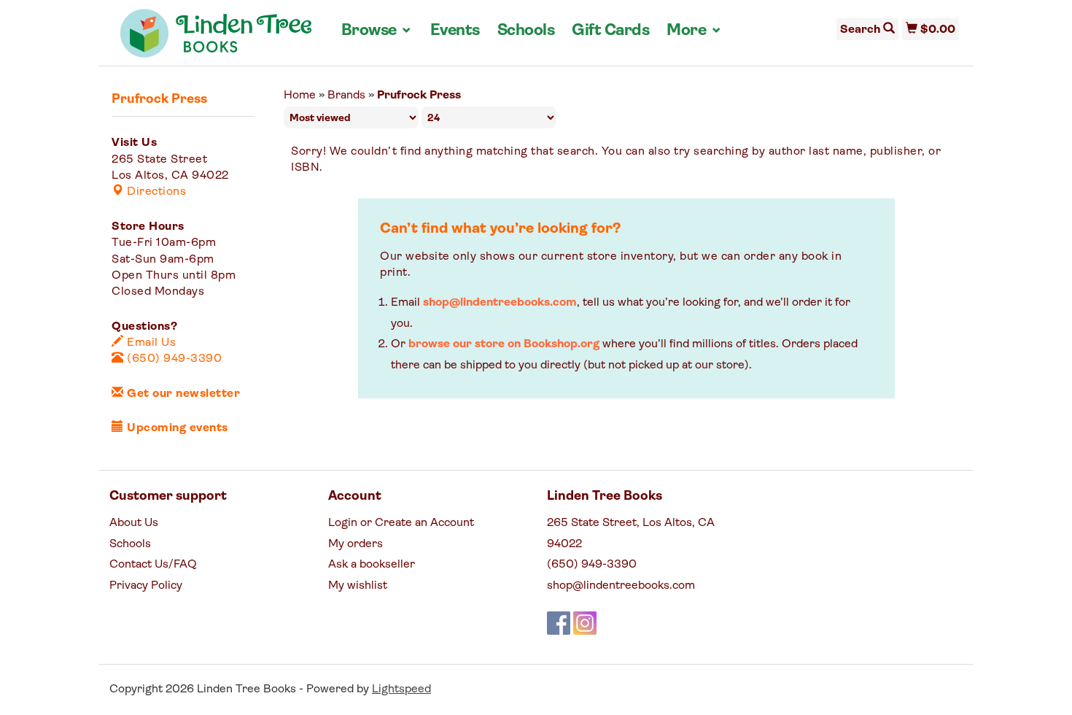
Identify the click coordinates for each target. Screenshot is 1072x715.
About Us (133, 523)
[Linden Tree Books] (216, 38)
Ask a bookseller (371, 565)
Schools (526, 31)
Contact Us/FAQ (153, 565)
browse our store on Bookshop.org (503, 344)
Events (455, 31)
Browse (377, 30)
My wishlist (357, 586)
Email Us (150, 343)
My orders (355, 544)
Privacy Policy (145, 586)
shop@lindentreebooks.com (500, 303)
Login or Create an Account (401, 523)
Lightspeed (401, 689)
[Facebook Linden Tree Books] (558, 623)
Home (300, 95)
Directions (155, 192)
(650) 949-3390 (173, 359)
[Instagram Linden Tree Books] (585, 623)
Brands (346, 95)
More (694, 30)
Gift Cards (610, 31)
